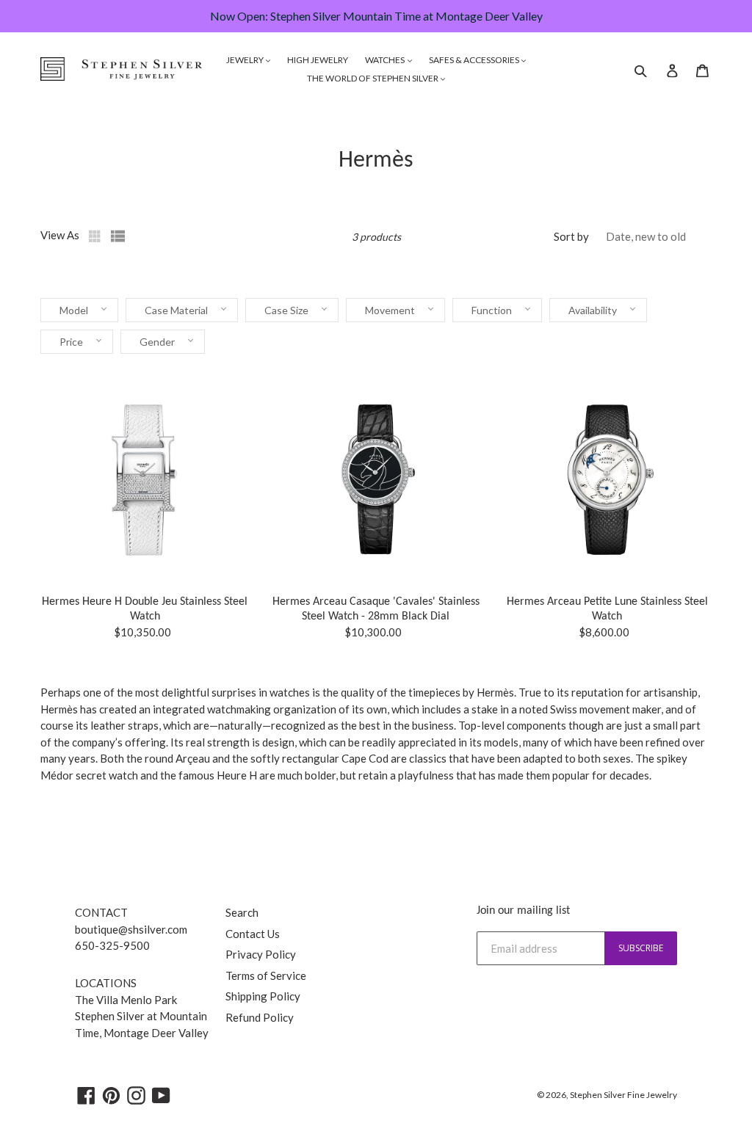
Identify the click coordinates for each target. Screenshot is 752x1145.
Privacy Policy (260, 954)
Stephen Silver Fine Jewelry (623, 1094)
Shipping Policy (262, 996)
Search (241, 912)
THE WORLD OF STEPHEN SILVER (373, 78)
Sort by (571, 236)
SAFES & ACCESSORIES (475, 59)
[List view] (118, 236)
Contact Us (252, 933)
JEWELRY (245, 59)
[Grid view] (96, 236)
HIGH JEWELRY (317, 59)
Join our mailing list (523, 911)
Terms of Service (265, 975)
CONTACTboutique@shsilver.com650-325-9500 (131, 929)
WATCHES (385, 59)
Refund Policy (259, 1017)
